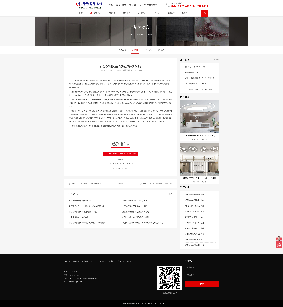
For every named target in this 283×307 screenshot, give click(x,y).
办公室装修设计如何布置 (79, 217)
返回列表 (120, 183)
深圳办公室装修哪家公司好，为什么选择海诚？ (200, 78)
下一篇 (158, 183)
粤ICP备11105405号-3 (158, 303)
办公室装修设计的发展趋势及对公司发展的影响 (87, 223)
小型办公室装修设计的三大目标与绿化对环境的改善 (142, 223)
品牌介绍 (67, 261)
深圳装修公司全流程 (192, 72)
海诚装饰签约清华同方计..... (195, 195)
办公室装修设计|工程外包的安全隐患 (83, 212)
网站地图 (130, 261)
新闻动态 (140, 34)
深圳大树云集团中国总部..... (195, 223)
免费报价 (121, 261)
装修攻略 (149, 34)
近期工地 (122, 50)
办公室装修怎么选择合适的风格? (196, 84)
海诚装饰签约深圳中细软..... (195, 245)
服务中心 (94, 261)
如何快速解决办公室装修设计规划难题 (137, 217)
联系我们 (112, 261)
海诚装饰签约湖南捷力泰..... (195, 234)
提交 (202, 284)
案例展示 (76, 261)
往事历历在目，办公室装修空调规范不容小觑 (86, 206)
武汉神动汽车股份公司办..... (195, 206)
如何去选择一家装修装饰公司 (80, 201)
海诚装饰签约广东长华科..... (195, 240)
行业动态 (148, 50)
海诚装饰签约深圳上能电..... (195, 200)
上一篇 (86, 183)
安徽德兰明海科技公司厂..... (195, 217)
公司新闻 (160, 50)
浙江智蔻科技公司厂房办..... (195, 211)
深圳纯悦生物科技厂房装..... (195, 228)
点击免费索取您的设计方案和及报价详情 (122, 153)
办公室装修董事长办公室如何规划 (135, 212)
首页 (131, 34)
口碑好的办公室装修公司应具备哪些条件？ (199, 89)
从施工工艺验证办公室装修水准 (134, 201)
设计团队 (85, 261)
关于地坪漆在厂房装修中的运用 (134, 206)
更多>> (171, 194)
